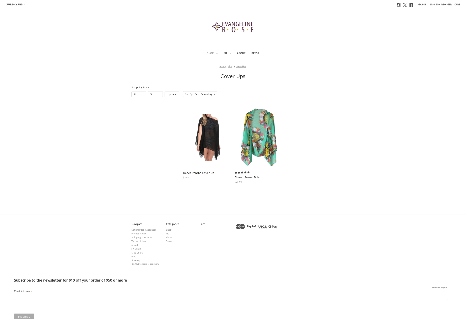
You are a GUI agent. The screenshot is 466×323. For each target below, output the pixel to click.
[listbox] (205, 94)
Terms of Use (138, 241)
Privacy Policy (139, 233)
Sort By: (189, 94)
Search (421, 4)
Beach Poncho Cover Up (198, 173)
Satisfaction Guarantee (144, 229)
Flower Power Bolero (248, 177)
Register (446, 4)
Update (172, 94)
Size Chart (137, 252)
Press (255, 53)
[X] (405, 5)
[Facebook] (411, 5)
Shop (210, 53)
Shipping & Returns (141, 237)
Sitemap (136, 260)
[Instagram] (398, 5)
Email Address (23, 291)
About (241, 53)
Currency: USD (14, 4)
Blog (133, 256)
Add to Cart (207, 140)
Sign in (434, 4)
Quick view (207, 134)
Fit (226, 53)
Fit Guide (136, 248)
